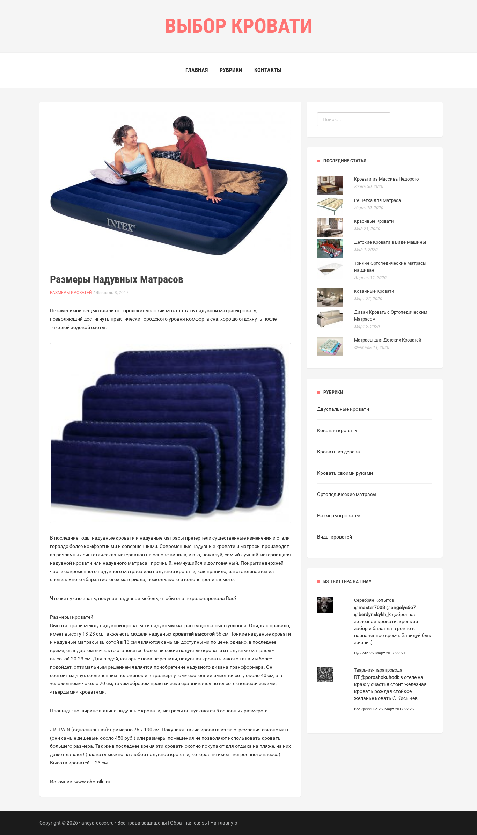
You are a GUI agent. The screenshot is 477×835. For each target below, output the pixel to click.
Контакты (267, 70)
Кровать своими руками (345, 473)
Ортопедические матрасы (346, 494)
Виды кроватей (334, 537)
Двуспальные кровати (343, 409)
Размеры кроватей (71, 292)
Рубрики (231, 70)
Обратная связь (188, 823)
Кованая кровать (337, 430)
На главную (223, 823)
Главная (196, 70)
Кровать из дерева (338, 451)
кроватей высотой (194, 634)
